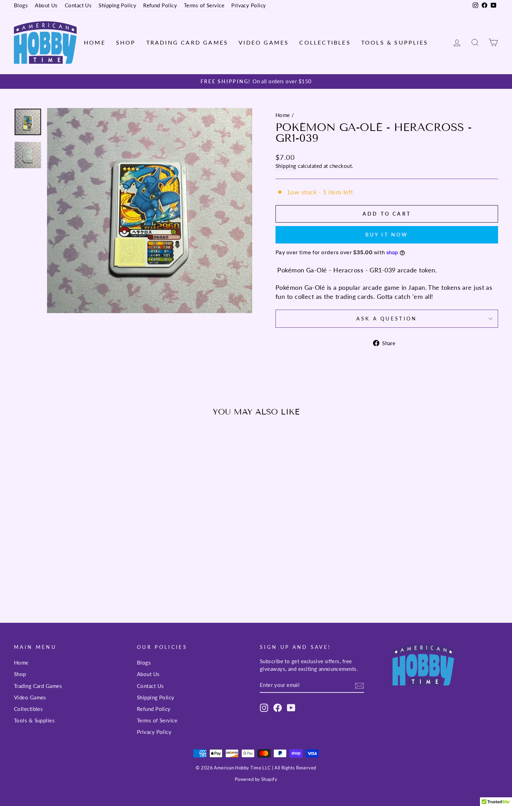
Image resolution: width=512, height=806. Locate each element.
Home (95, 42)
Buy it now (387, 235)
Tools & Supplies (394, 42)
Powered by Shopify (256, 779)
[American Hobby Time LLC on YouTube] (291, 707)
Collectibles (324, 42)
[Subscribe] (359, 685)
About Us (46, 5)
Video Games (264, 42)
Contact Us (78, 5)
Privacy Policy (248, 5)
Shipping (286, 166)
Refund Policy (160, 5)
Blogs (21, 5)
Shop (126, 42)
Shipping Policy (117, 5)
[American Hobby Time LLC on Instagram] (264, 707)
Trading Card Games (187, 42)
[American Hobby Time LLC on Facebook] (277, 707)
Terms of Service (204, 5)
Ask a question (386, 318)
